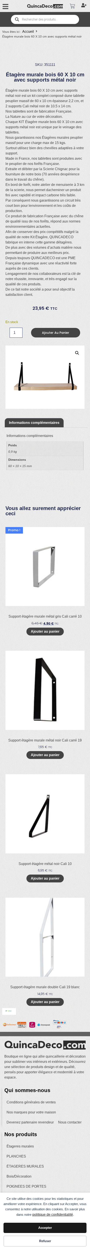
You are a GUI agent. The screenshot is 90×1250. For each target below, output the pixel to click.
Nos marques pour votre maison (31, 1112)
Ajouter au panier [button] (45, 631)
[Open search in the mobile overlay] (45, 19)
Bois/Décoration (19, 1176)
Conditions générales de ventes (31, 1102)
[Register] (84, 6)
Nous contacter (69, 1122)
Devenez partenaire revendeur (30, 1122)
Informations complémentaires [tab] (34, 423)
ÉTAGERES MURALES (25, 1166)
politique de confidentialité (52, 1214)
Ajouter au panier (55, 332)
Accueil (28, 31)
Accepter (45, 1227)
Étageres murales (20, 1146)
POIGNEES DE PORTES (26, 1186)
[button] (77, 353)
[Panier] (72, 6)
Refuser (45, 1241)
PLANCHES (16, 1156)
